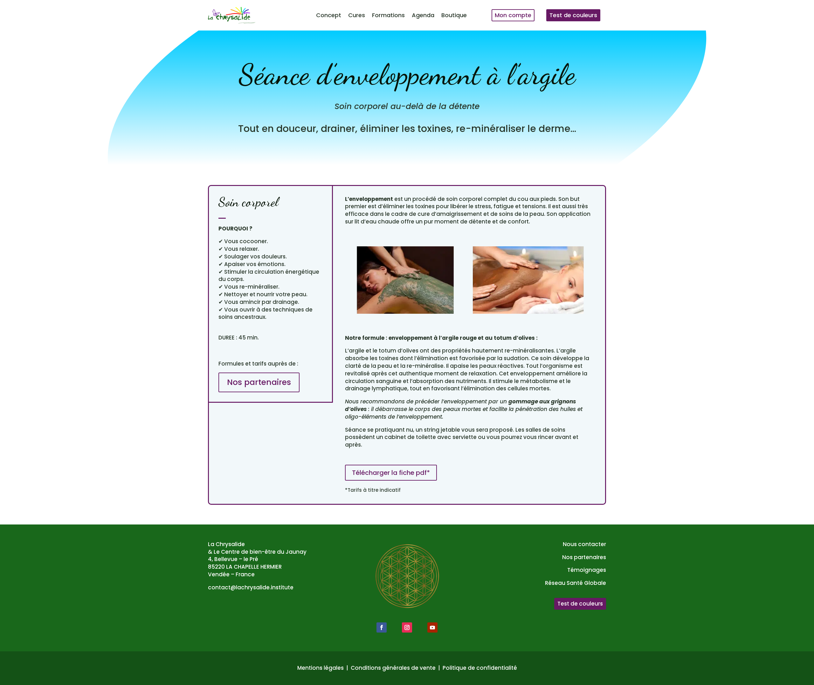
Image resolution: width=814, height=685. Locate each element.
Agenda (423, 15)
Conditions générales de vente (393, 668)
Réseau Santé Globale (575, 583)
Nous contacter (584, 544)
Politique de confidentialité (480, 668)
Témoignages (586, 570)
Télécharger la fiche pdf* (391, 472)
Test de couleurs (573, 15)
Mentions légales (320, 668)
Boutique (454, 15)
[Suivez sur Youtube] (432, 627)
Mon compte (513, 15)
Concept (328, 15)
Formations (388, 15)
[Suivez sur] (394, 627)
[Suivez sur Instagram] (407, 627)
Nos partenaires (259, 382)
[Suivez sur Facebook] (381, 627)
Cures (356, 15)
